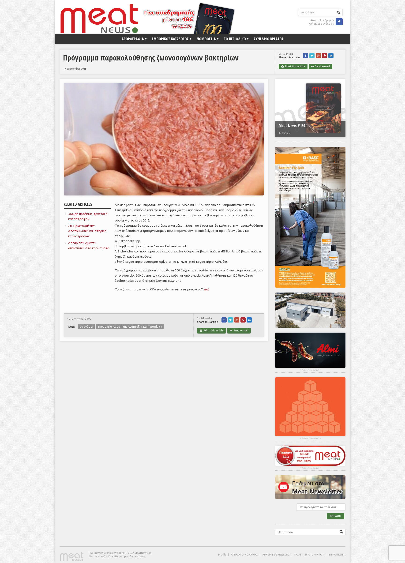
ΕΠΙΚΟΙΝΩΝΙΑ (337, 554)
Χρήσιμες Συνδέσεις (321, 23)
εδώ (206, 289)
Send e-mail (320, 66)
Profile (222, 554)
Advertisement (310, 370)
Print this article (293, 66)
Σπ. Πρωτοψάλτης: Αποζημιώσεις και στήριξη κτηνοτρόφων (87, 231)
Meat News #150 (292, 125)
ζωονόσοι (86, 326)
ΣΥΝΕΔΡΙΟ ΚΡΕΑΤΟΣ (269, 38)
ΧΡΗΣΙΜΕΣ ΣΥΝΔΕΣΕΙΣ (276, 554)
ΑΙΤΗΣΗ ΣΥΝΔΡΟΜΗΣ (244, 554)
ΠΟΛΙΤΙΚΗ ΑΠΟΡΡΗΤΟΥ (309, 554)
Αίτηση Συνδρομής (322, 20)
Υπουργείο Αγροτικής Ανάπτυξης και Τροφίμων (130, 326)
